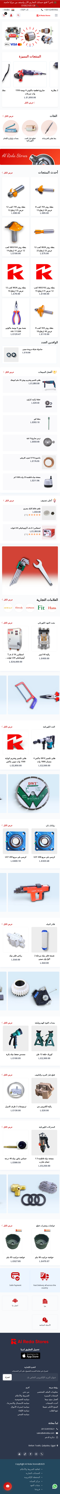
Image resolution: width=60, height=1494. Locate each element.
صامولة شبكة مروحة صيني (32, 349)
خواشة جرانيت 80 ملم (15, 1257)
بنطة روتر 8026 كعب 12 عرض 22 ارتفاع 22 (44, 249)
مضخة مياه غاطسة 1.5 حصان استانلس (44, 1160)
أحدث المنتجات (52, 1403)
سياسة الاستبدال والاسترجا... (17, 1403)
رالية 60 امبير (15, 654)
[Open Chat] (7, 1486)
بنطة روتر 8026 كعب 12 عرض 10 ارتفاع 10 (16, 289)
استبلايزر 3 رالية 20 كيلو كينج (44, 656)
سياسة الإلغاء (23, 1410)
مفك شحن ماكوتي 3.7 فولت (44, 760)
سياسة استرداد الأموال (20, 1406)
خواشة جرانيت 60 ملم (44, 1257)
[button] (27, 46)
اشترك (7, 1377)
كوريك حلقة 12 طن (16, 1054)
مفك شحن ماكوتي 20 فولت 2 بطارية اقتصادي (30, 92)
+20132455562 (51, 9)
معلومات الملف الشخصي (47, 1391)
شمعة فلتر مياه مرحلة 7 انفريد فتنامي (44, 957)
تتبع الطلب (53, 1410)
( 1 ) (26, 514)
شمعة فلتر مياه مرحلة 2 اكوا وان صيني (16, 957)
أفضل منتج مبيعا (51, 1399)
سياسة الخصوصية (22, 1399)
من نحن (26, 1391)
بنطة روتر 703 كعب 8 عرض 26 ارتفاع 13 (44, 208)
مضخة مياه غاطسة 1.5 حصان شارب (15, 1160)
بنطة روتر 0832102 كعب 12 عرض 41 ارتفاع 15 (44, 289)
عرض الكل (29, 102)
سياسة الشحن (23, 1414)
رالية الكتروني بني (15, 1106)
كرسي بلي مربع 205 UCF (44, 857)
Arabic (7, 9)
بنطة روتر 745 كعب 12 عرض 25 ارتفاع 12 (15, 208)
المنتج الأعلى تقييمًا (50, 1406)
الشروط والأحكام (22, 1395)
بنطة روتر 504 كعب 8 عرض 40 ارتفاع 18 (44, 330)
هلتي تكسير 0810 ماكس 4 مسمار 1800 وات (16, 760)
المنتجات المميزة (51, 1395)
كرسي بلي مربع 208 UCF (15, 857)
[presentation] (9, 35)
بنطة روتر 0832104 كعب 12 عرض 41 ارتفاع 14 (15, 249)
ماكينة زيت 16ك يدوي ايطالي (44, 1056)
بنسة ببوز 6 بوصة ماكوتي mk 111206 (15, 330)
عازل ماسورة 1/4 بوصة (44, 1106)
